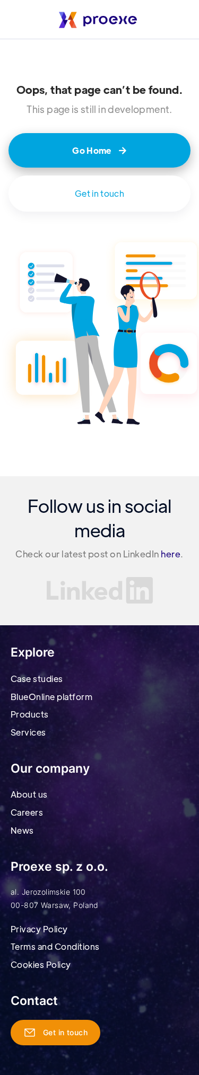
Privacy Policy (39, 928)
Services (28, 732)
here (170, 554)
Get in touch (99, 193)
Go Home (99, 150)
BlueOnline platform (51, 696)
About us (29, 794)
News (22, 830)
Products (30, 714)
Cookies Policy (41, 964)
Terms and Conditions (55, 946)
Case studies (37, 678)
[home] (99, 19)
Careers (27, 812)
